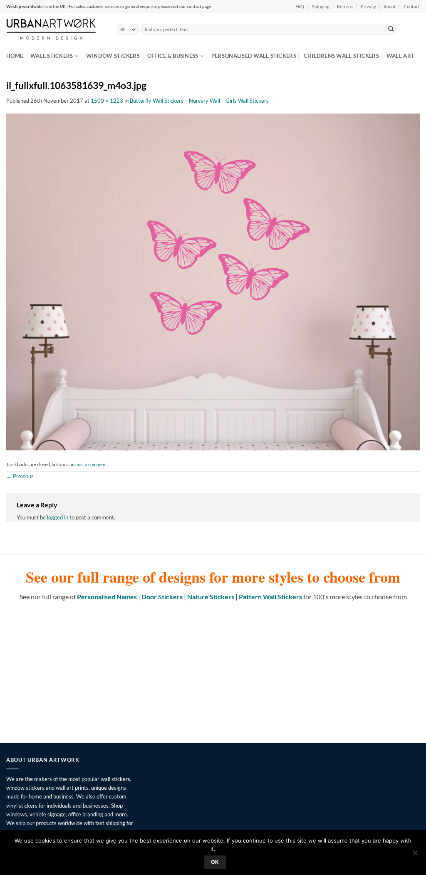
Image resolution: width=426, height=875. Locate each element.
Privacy (368, 6)
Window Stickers (113, 55)
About (390, 6)
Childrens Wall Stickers (341, 55)
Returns (345, 6)
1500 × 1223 (107, 100)
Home (14, 55)
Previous (20, 476)
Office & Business (172, 55)
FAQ (299, 6)
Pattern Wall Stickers (270, 597)
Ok (215, 862)
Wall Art (400, 55)
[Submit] (391, 29)
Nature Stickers (210, 597)
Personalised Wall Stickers (253, 55)
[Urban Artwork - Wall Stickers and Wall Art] (55, 29)
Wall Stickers (51, 55)
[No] (415, 855)
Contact (412, 6)
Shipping (320, 6)
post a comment (91, 464)
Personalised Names (107, 597)
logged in (57, 517)
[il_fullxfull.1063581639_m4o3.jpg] (213, 281)
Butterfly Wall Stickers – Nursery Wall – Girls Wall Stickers (199, 100)
